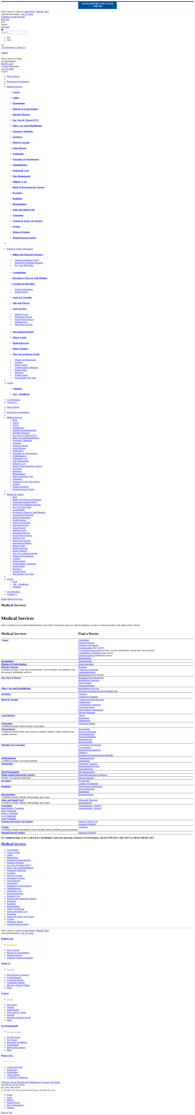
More (9, 988)
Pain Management (21, 461)
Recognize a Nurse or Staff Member (29, 512)
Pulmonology (84, 720)
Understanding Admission (26, 367)
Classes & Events (15, 1067)
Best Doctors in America (18, 975)
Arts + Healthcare (21, 584)
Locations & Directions (23, 515)
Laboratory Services (16, 878)
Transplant (17, 479)
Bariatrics (82, 667)
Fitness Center (19, 546)
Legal (9, 1097)
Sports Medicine (85, 769)
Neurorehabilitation (87, 737)
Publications (12, 1072)
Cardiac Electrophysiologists (91, 699)
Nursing (10, 1007)
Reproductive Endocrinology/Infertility (95, 755)
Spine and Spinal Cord (23, 476)
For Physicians (13, 1037)
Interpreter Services (23, 317)
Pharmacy (19, 372)
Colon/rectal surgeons (88, 669)
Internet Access (21, 314)
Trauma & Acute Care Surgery (26, 481)
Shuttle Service (21, 292)
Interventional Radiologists (90, 786)
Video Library (13, 1075)
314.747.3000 (27, 14)
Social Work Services (24, 319)
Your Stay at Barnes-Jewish (25, 553)
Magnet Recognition (16, 1047)
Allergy (81, 715)
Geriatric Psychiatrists (88, 696)
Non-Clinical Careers (16, 1012)
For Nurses (12, 1040)
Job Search (12, 1005)
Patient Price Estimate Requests (29, 262)
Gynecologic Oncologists (89, 650)
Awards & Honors (15, 980)
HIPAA (10, 1100)
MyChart (5, 27)
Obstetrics (82, 752)
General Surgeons (86, 642)
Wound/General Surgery (24, 489)
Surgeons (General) (87, 824)
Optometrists (84, 761)
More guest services (24, 324)
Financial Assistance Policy (27, 260)
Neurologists (84, 729)
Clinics (16, 425)
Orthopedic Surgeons (88, 764)
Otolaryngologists (86, 655)
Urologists (83, 827)
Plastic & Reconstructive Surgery (27, 466)
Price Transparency (15, 1105)
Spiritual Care (21, 322)
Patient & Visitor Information (20, 249)
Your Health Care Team (25, 378)
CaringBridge (19, 510)
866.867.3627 (43, 11)
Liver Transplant (8, 816)
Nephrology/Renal (86, 723)
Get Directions (8, 47)
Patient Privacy (13, 1102)
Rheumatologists (85, 794)
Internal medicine (86, 778)
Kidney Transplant (9, 813)
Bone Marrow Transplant (12, 808)
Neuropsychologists (87, 731)
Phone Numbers (20, 551)
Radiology (17, 471)
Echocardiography (86, 707)
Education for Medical (17, 1042)
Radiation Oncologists (88, 645)
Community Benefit (16, 982)
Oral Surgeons (84, 683)
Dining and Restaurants (25, 360)
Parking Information (24, 289)
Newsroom (12, 1070)
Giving (10, 383)
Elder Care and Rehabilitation (26, 438)
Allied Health (13, 1010)
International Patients (22, 543)
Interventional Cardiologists (90, 710)
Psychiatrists (84, 781)
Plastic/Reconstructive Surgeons (92, 775)
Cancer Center (13, 852)
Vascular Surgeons (86, 712)
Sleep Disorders (85, 742)
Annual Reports (14, 977)
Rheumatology (19, 474)
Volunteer (17, 587)
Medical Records (20, 548)
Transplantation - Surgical (89, 808)
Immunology (84, 718)
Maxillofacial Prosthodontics (91, 678)
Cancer (16, 422)
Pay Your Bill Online (24, 265)
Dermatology (18, 427)
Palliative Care (19, 463)
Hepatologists (84, 675)
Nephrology (18, 451)
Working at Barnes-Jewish (19, 1017)
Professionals (13, 1045)
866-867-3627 (43, 930)
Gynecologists (84, 747)
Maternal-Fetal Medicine (89, 750)
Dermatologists (85, 648)
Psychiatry (17, 469)
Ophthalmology (20, 456)
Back (15, 420)
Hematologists (84, 658)
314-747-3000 (27, 933)
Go (2, 45)
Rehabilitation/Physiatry (89, 766)
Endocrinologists (86, 664)
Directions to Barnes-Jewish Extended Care (98, 691)
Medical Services (14, 86)
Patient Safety (21, 370)
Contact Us (20, 47)
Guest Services (19, 528)
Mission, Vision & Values (18, 985)
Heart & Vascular (20, 445)
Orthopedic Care (20, 458)
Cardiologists (84, 702)
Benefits (10, 1015)
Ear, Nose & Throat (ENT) (25, 435)
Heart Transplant (8, 811)
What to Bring (21, 365)
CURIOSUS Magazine (17, 1077)
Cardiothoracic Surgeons (89, 653)
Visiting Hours (21, 375)
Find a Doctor (13, 76)
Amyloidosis (12, 850)
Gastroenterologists (87, 672)
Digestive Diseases (21, 433)
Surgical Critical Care (88, 821)
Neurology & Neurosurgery (25, 453)
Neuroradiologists (86, 734)
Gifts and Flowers (21, 525)
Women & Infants (21, 486)
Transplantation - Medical (89, 805)
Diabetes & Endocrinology (25, 430)
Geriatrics (17, 443)
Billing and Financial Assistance (27, 499)
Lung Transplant (8, 818)
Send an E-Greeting (21, 522)
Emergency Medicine (22, 440)
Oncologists (83, 640)
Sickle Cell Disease (15, 909)
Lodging (18, 362)
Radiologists (84, 791)
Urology (16, 484)
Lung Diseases (19, 448)
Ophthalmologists (86, 758)
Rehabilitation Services (88, 688)
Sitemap (10, 1107)
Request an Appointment (18, 81)
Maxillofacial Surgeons (88, 680)
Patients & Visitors (15, 494)
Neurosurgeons (85, 739)
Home (4, 599)
